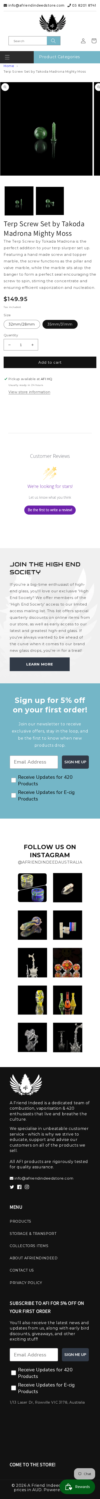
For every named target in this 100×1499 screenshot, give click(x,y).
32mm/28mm (22, 324)
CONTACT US (22, 1270)
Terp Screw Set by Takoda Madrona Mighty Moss (45, 71)
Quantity (11, 335)
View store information (29, 392)
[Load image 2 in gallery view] (50, 201)
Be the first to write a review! (50, 509)
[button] (7, 57)
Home (9, 66)
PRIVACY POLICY (26, 1283)
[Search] (53, 40)
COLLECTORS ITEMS (29, 1246)
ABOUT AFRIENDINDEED (34, 1258)
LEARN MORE (39, 664)
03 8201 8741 (83, 5)
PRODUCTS (20, 1221)
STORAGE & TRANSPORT (33, 1233)
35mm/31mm (60, 324)
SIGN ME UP (75, 762)
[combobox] (34, 40)
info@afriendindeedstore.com (36, 5)
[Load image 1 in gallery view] (19, 201)
